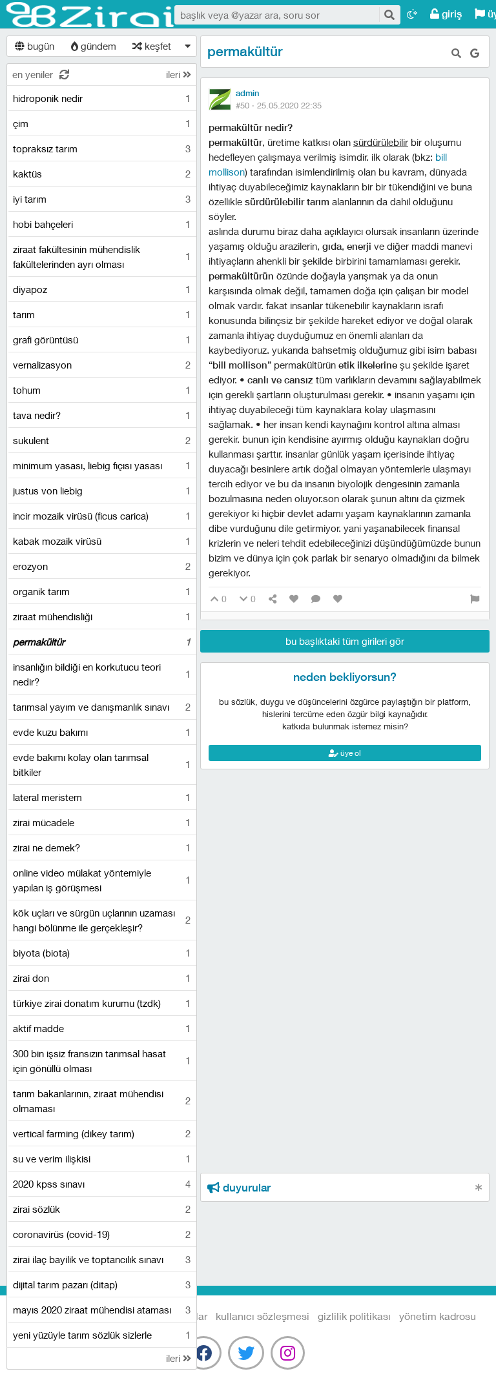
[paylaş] (272, 599)
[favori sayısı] (293, 599)
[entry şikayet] (474, 599)
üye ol (349, 753)
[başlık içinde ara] (456, 53)
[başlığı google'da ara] (474, 53)
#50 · (279, 105)
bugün (39, 46)
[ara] (388, 14)
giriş (450, 14)
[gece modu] (412, 14)
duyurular (245, 1187)
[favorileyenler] (337, 599)
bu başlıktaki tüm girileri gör (344, 641)
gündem (97, 46)
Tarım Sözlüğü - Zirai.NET (90, 15)
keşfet (156, 46)
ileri (174, 74)
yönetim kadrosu (437, 1316)
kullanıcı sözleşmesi (262, 1316)
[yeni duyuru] (478, 1187)
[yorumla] (315, 599)
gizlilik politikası (354, 1316)
